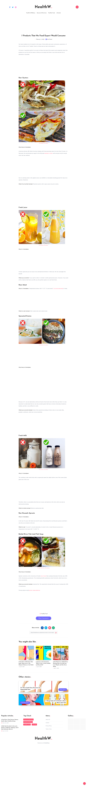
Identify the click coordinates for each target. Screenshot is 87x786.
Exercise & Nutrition (42, 12)
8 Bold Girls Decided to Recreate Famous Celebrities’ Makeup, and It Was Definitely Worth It (10, 728)
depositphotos (36, 590)
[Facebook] (10, 7)
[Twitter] (13, 7)
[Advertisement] (38, 22)
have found (43, 576)
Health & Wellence (30, 12)
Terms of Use (49, 729)
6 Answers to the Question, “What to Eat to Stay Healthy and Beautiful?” (43, 663)
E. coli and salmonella (58, 288)
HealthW (43, 7)
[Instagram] (16, 7)
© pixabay (41, 143)
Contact (47, 722)
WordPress (46, 743)
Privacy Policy (49, 725)
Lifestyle (58, 12)
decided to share (49, 153)
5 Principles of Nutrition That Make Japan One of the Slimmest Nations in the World (26, 663)
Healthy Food (51, 12)
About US (48, 719)
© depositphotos (41, 568)
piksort (31, 590)
